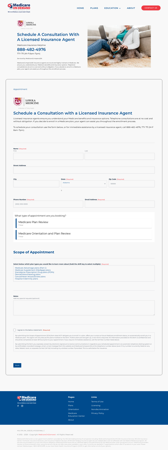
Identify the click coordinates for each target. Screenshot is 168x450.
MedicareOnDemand (47, 435)
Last (86, 151)
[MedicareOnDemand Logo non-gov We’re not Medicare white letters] (26, 397)
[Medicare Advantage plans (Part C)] (84, 268)
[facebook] (18, 406)
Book (17, 365)
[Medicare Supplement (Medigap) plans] (84, 270)
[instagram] (22, 406)
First (15, 151)
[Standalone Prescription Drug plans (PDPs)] (84, 272)
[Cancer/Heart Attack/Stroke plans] (84, 277)
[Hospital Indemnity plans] (84, 279)
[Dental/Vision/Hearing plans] (84, 274)
